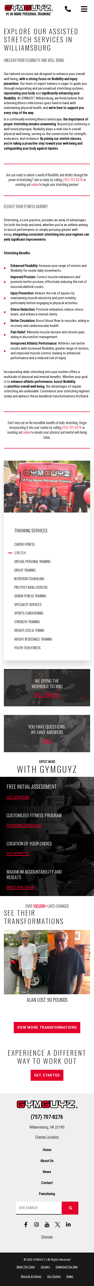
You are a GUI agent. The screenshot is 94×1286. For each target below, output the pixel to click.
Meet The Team (26, 1267)
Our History (54, 1276)
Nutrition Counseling (29, 578)
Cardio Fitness (24, 544)
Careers (45, 1267)
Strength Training (27, 621)
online (35, 184)
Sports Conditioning (28, 613)
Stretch (20, 553)
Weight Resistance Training (33, 639)
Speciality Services (27, 604)
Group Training (25, 570)
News (47, 1172)
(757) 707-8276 (73, 179)
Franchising (47, 1194)
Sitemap (47, 1237)
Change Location (47, 1137)
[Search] (70, 1208)
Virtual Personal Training (32, 561)
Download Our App (67, 1267)
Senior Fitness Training (30, 596)
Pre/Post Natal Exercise (31, 587)
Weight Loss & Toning (29, 630)
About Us (47, 1161)
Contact (47, 1183)
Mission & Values (31, 1276)
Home (47, 1150)
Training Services (30, 530)
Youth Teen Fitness (27, 647)
